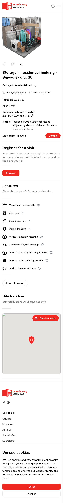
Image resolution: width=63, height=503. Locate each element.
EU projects (8, 440)
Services (6, 419)
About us (6, 429)
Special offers (9, 435)
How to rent (8, 424)
